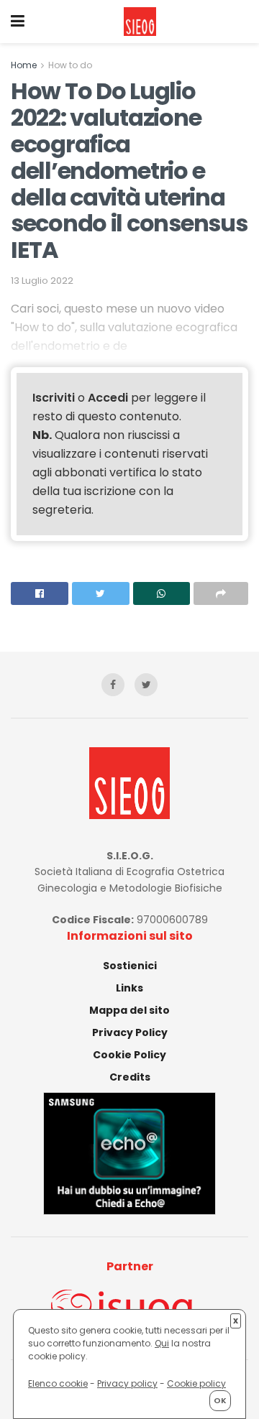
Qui (162, 1343)
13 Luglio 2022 (42, 280)
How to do (70, 65)
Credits (129, 1077)
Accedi (108, 397)
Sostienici (130, 965)
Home (24, 65)
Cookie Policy (129, 1055)
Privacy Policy (130, 1032)
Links (129, 988)
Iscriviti (53, 397)
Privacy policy (127, 1383)
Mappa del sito (129, 1010)
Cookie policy (196, 1383)
